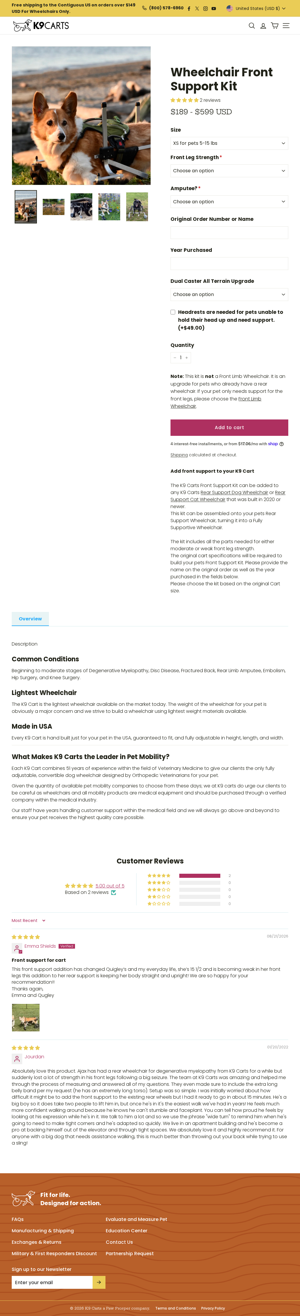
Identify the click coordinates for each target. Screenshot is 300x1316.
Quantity (182, 345)
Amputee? (186, 188)
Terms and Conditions (175, 1308)
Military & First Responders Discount (54, 1253)
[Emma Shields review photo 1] (26, 1018)
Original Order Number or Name (212, 219)
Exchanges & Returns (37, 1242)
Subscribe (99, 1282)
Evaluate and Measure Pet (136, 1219)
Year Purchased (191, 250)
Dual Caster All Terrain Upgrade (212, 281)
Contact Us (119, 1242)
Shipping (179, 455)
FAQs (18, 1219)
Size (176, 129)
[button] (159, 876)
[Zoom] (81, 116)
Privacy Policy (213, 1308)
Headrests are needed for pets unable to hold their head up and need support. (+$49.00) (230, 320)
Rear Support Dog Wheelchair (234, 492)
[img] (26, 937)
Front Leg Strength (196, 157)
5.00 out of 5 (110, 886)
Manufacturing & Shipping (43, 1230)
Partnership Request (130, 1253)
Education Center (126, 1230)
